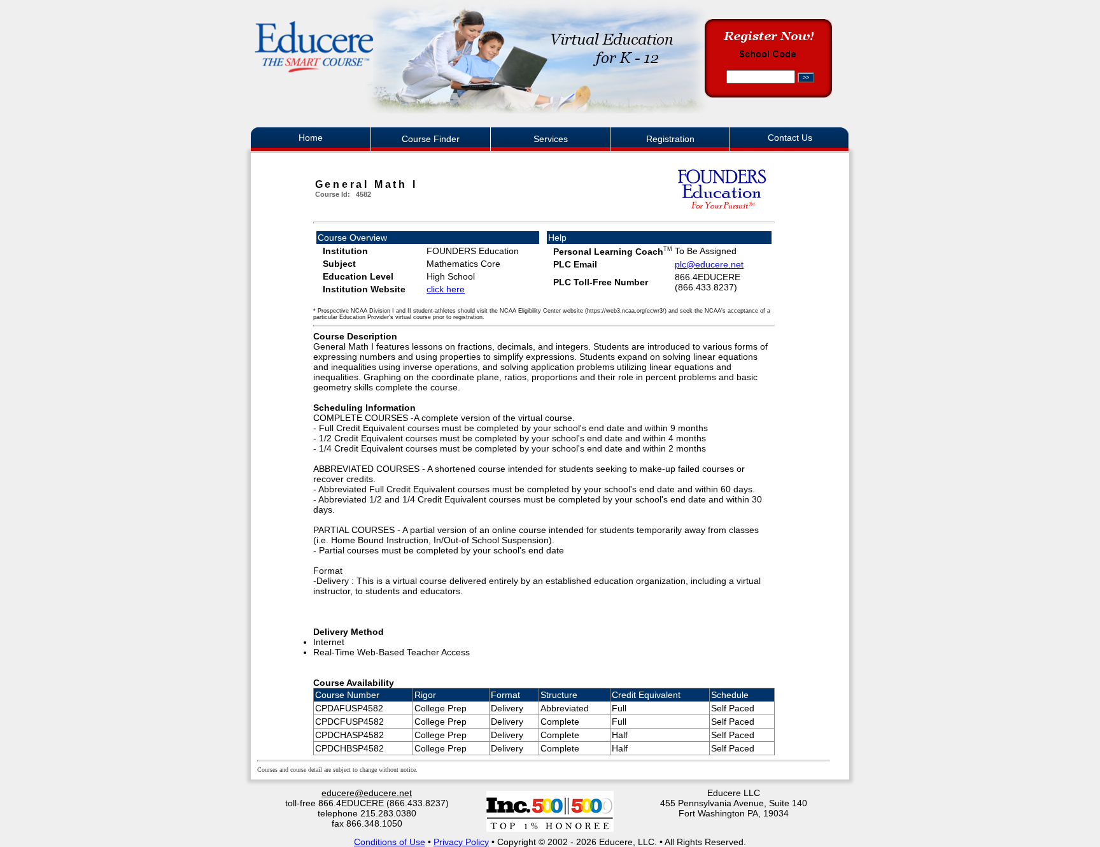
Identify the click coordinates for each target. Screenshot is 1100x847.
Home (311, 137)
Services (550, 139)
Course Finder (431, 139)
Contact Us (790, 137)
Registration (670, 139)
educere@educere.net (366, 793)
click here (446, 289)
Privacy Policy (461, 842)
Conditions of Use (389, 842)
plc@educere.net (709, 264)
